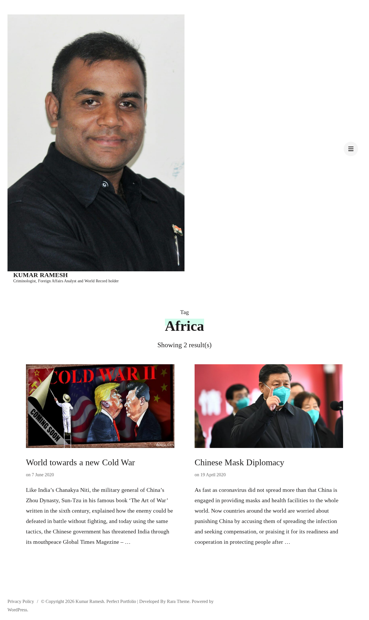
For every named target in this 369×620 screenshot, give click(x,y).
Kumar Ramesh (40, 275)
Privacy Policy (20, 601)
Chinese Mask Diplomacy (239, 462)
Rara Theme (178, 601)
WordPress (17, 609)
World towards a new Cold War (80, 462)
